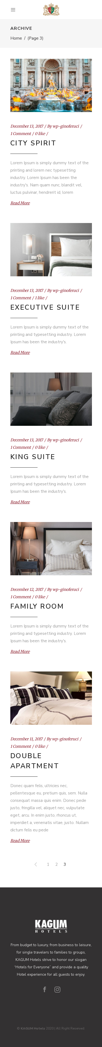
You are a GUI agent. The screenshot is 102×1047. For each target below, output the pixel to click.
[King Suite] (51, 399)
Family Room (37, 606)
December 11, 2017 (26, 739)
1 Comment (20, 133)
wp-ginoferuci (65, 126)
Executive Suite (45, 307)
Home (16, 38)
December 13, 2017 (26, 126)
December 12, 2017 (26, 589)
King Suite (32, 457)
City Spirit (33, 143)
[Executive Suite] (51, 249)
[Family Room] (51, 548)
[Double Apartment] (51, 698)
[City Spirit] (51, 85)
